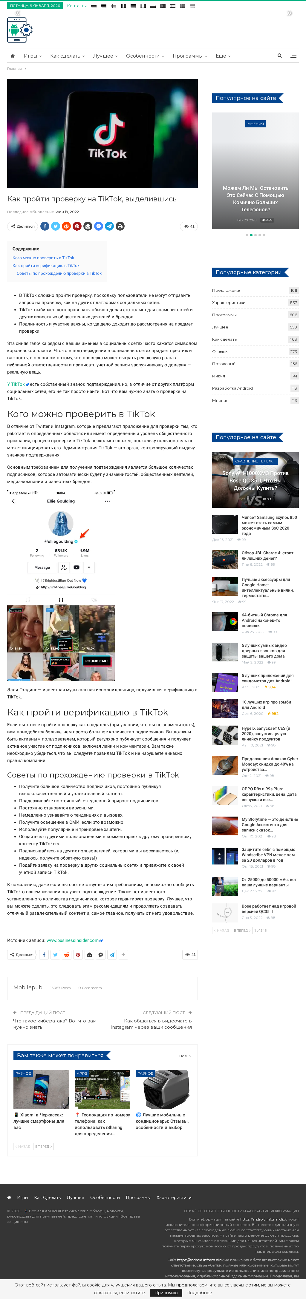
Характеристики (228, 302)
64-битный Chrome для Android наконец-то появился (264, 620)
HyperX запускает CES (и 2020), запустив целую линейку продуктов (266, 733)
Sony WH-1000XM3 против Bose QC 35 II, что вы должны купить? (255, 480)
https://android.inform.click (263, 1219)
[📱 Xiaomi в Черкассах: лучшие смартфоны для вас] (41, 1089)
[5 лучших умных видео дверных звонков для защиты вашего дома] (225, 652)
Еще (221, 56)
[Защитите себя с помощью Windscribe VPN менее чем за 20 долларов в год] (225, 856)
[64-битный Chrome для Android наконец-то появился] (225, 621)
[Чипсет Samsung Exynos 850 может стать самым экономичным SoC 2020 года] (225, 524)
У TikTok (16, 384)
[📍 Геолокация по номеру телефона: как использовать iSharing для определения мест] (103, 1089)
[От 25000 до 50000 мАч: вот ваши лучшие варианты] (225, 886)
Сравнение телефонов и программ (256, 461)
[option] (255, 171)
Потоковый (223, 363)
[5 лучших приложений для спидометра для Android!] (225, 682)
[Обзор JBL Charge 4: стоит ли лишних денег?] (225, 559)
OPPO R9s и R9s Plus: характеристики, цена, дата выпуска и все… (269, 794)
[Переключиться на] (94, 5)
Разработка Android (232, 388)
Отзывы (220, 351)
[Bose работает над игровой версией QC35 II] (225, 912)
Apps (82, 1073)
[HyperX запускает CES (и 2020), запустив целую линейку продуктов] (225, 735)
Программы (188, 56)
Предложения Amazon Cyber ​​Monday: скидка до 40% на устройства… (270, 764)
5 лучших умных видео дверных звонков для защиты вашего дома (264, 650)
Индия (218, 376)
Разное (23, 1073)
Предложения (226, 290)
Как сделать (65, 56)
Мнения (255, 123)
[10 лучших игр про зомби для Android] (225, 708)
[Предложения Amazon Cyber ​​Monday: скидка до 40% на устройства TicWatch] (225, 765)
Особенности (143, 56)
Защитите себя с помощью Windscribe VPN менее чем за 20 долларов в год (268, 855)
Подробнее (199, 1293)
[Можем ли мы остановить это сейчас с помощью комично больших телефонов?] (255, 170)
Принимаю (166, 1292)
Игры (30, 56)
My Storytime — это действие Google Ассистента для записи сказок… (270, 824)
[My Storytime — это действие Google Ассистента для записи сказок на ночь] (225, 826)
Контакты (77, 5)
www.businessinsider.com (73, 940)
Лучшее (103, 56)
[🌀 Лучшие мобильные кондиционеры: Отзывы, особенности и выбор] (164, 1089)
